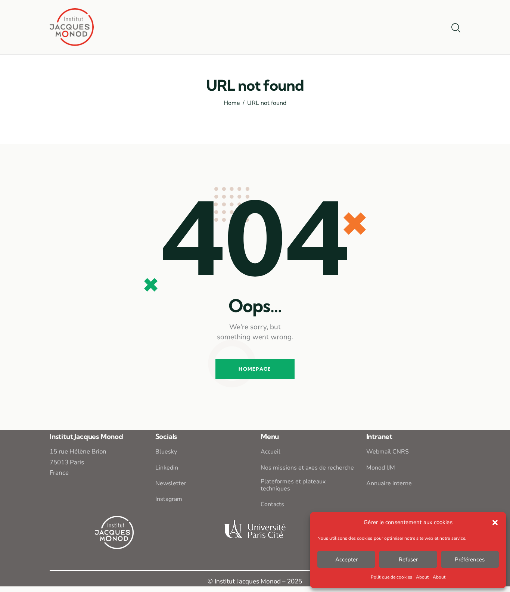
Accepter (346, 559)
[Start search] (456, 28)
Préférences (470, 559)
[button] (495, 522)
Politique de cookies (391, 577)
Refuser (408, 559)
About (422, 577)
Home (232, 103)
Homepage (255, 369)
